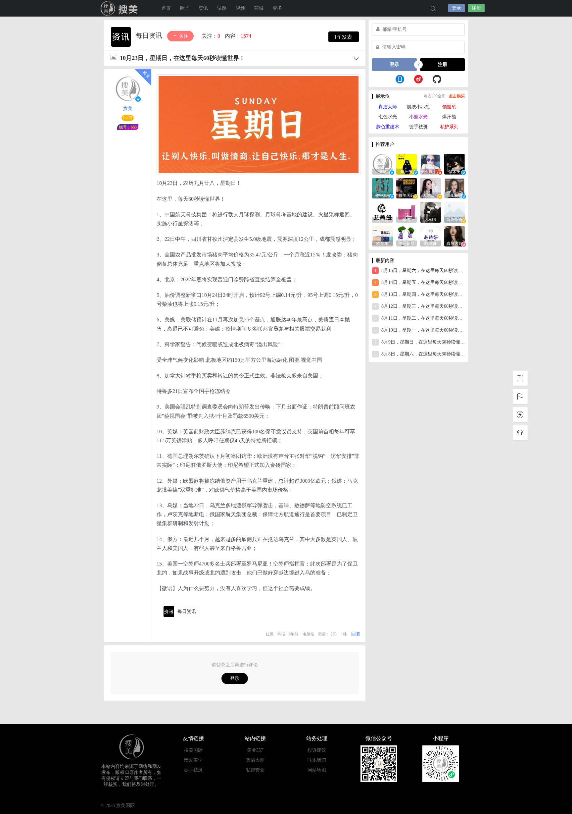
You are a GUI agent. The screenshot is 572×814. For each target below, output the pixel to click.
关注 (183, 36)
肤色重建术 (387, 126)
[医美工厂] (430, 187)
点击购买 (457, 96)
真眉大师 (387, 106)
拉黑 (270, 634)
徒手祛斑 (418, 126)
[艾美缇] (382, 211)
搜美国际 (193, 750)
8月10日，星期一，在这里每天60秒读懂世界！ (419, 330)
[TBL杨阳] (454, 187)
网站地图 (317, 770)
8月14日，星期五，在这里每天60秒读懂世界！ (419, 282)
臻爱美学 (193, 760)
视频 (240, 8)
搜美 (120, 8)
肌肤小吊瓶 (418, 106)
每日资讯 (150, 35)
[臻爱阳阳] (454, 211)
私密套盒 (255, 770)
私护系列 (449, 126)
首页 (166, 8)
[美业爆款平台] (430, 163)
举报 (281, 634)
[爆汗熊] (406, 163)
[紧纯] (406, 211)
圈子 (184, 8)
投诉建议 (317, 750)
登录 (456, 8)
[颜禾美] (454, 163)
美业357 (255, 750)
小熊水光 (418, 116)
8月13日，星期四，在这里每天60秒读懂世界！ (419, 294)
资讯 (203, 8)
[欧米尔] (382, 235)
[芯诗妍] (430, 235)
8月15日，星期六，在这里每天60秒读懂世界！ (419, 270)
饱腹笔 (449, 106)
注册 (476, 8)
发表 (346, 37)
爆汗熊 (449, 116)
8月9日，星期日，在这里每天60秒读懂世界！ (419, 342)
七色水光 (387, 116)
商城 (258, 8)
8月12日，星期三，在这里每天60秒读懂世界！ (419, 306)
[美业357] (382, 187)
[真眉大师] (454, 235)
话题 (221, 8)
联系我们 (317, 760)
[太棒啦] (430, 211)
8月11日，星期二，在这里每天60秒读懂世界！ (419, 318)
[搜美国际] (406, 187)
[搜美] (382, 163)
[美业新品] (406, 235)
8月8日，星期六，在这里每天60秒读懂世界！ (419, 354)
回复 (355, 633)
